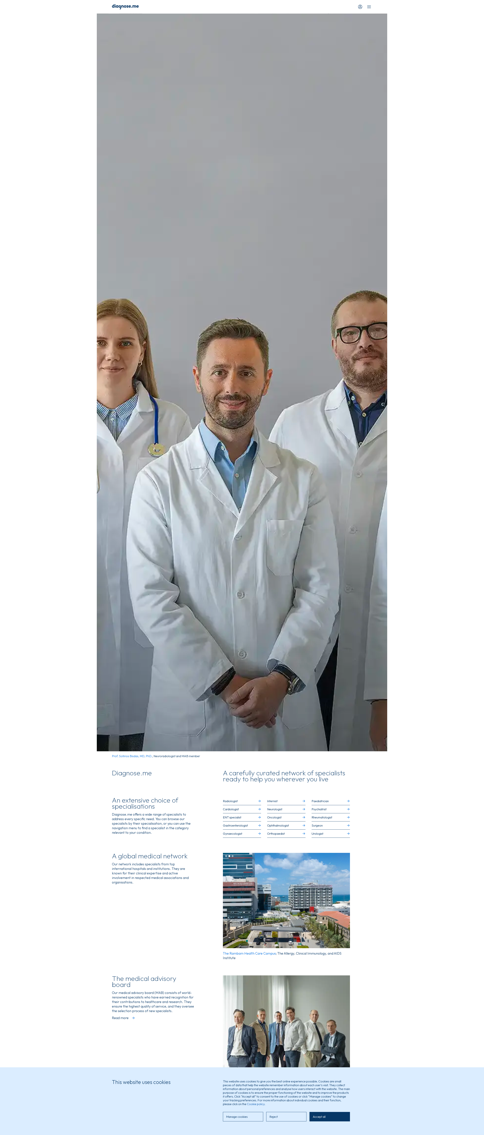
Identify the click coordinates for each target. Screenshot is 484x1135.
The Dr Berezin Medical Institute (247, 953)
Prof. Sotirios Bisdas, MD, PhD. (132, 756)
